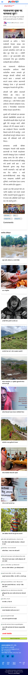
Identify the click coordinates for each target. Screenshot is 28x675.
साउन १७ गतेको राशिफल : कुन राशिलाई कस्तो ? (13, 568)
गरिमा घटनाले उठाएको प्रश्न (8, 503)
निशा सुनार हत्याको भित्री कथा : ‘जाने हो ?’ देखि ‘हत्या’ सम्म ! (12, 586)
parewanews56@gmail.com (11, 649)
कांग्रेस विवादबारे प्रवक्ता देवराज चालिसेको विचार (13, 412)
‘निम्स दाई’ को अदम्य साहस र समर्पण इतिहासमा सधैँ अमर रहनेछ (13, 560)
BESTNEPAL (17, 673)
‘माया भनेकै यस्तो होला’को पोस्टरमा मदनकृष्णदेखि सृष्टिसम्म (13, 628)
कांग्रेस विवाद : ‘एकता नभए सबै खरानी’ (11, 551)
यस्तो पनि (24, 663)
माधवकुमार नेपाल (7, 219)
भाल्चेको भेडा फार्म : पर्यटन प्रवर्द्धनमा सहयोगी (12, 351)
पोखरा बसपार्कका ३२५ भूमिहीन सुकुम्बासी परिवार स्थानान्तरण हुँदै (13, 383)
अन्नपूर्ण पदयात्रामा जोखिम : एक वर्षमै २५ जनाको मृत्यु (14, 576)
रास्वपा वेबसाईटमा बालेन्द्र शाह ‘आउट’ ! (11, 610)
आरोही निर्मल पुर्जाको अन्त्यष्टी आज (10, 321)
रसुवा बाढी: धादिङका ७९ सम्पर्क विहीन (11, 260)
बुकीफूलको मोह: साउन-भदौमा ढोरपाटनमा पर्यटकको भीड (14, 594)
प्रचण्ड (15, 215)
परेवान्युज (9, 23)
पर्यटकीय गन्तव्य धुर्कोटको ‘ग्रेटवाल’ (10, 442)
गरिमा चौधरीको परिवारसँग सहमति (10, 473)
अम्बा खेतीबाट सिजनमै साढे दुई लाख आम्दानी (12, 534)
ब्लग (20, 662)
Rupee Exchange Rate (15, 638)
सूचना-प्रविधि (14, 663)
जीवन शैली (8, 663)
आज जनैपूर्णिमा (5, 291)
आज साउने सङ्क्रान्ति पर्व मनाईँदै (9, 619)
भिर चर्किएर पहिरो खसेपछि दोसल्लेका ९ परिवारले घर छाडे (13, 543)
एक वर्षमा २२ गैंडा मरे (7, 602)
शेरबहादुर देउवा (17, 219)
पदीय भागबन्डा (6, 215)
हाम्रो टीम (3, 663)
